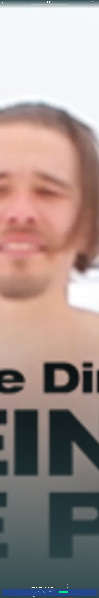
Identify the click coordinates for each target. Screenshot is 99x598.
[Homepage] (49, 2)
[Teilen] (67, 588)
